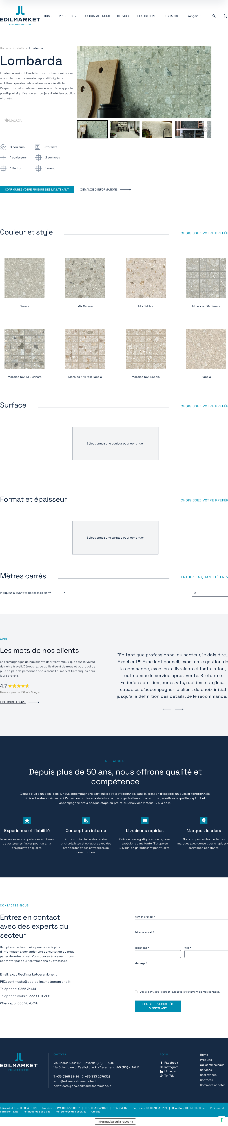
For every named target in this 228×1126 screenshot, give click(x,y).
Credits (95, 1111)
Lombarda (36, 48)
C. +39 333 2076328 (96, 1076)
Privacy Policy (158, 991)
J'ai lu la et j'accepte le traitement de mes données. (180, 991)
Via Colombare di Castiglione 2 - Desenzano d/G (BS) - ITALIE (96, 1067)
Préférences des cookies (71, 1111)
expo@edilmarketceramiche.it (33, 974)
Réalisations (146, 16)
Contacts (171, 16)
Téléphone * (142, 947)
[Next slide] (206, 129)
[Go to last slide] (83, 129)
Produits (18, 48)
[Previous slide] (166, 709)
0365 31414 (27, 989)
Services (123, 16)
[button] (92, 129)
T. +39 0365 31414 (66, 1076)
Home (48, 16)
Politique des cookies (37, 1111)
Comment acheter (212, 1085)
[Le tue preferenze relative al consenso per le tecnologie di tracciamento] (221, 1119)
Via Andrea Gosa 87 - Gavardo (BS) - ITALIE (84, 1063)
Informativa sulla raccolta (115, 1121)
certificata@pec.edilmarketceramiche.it (39, 981)
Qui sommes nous (97, 16)
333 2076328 (39, 996)
